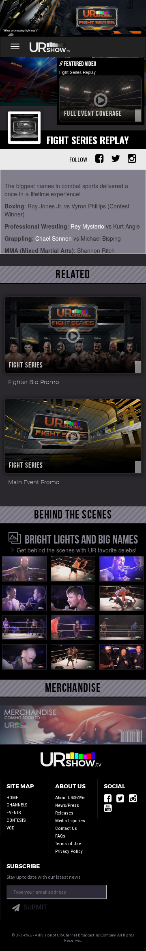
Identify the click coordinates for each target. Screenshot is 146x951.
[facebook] (108, 800)
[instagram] (133, 800)
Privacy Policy (69, 851)
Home (12, 797)
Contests (16, 820)
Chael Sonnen (53, 238)
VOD (10, 828)
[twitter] (120, 800)
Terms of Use (68, 843)
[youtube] (108, 809)
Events (13, 812)
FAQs (60, 836)
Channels (16, 805)
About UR (70, 797)
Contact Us (66, 828)
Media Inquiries (70, 820)
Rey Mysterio (87, 226)
